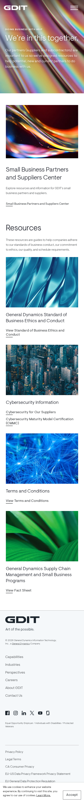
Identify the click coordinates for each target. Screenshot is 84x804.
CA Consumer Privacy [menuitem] (19, 766)
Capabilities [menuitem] (14, 657)
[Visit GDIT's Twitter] (32, 712)
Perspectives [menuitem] (15, 673)
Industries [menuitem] (12, 665)
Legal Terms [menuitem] (13, 759)
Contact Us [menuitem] (13, 696)
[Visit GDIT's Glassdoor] (48, 712)
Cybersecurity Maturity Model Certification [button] (39, 421)
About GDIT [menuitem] (14, 688)
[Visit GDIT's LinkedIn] (24, 712)
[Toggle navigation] (74, 8)
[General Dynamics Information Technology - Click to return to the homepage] (15, 8)
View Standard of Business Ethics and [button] (35, 333)
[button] (37, 204)
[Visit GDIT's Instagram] (15, 712)
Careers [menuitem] (11, 680)
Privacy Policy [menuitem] (14, 752)
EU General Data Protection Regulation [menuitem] (30, 781)
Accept (72, 795)
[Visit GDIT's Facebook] (7, 712)
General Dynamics (21, 644)
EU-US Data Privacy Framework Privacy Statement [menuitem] (37, 774)
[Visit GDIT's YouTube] (40, 712)
